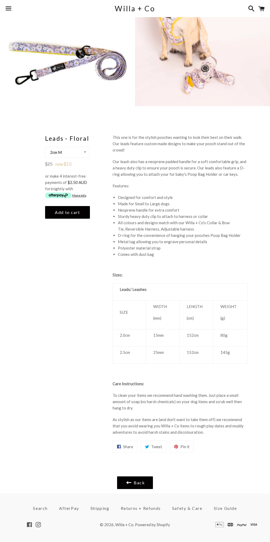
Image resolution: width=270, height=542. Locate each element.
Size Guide (225, 508)
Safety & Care (187, 508)
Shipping (99, 508)
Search (40, 508)
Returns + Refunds (141, 508)
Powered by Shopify (152, 524)
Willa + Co (135, 8)
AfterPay (69, 508)
